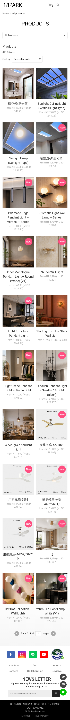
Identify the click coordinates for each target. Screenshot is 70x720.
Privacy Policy (41, 715)
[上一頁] (16, 633)
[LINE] (33, 654)
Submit (56, 693)
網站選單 (64, 5)
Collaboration (35, 671)
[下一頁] (53, 633)
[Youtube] (44, 654)
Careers (13, 671)
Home (6, 13)
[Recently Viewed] (63, 677)
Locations (13, 665)
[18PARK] (13, 5)
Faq (35, 665)
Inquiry (56, 665)
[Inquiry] (63, 684)
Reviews (57, 671)
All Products (11, 35)
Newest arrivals (22, 59)
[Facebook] (11, 654)
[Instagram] (22, 654)
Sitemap (26, 715)
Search (58, 5)
